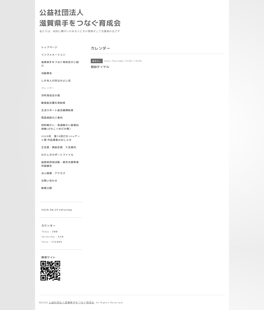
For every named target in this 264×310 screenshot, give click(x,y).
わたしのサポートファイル (57, 154)
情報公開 (46, 188)
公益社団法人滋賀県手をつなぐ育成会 (71, 302)
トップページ (49, 47)
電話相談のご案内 (52, 117)
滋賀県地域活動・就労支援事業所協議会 (60, 164)
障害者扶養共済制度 (53, 103)
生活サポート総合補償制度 (57, 110)
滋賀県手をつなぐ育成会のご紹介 (60, 64)
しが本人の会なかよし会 (56, 80)
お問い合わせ (49, 180)
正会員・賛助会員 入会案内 (58, 147)
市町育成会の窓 (50, 95)
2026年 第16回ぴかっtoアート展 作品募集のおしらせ (60, 138)
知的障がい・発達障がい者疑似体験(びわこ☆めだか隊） (60, 127)
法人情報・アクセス (53, 173)
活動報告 (46, 73)
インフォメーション (53, 54)
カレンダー (48, 88)
